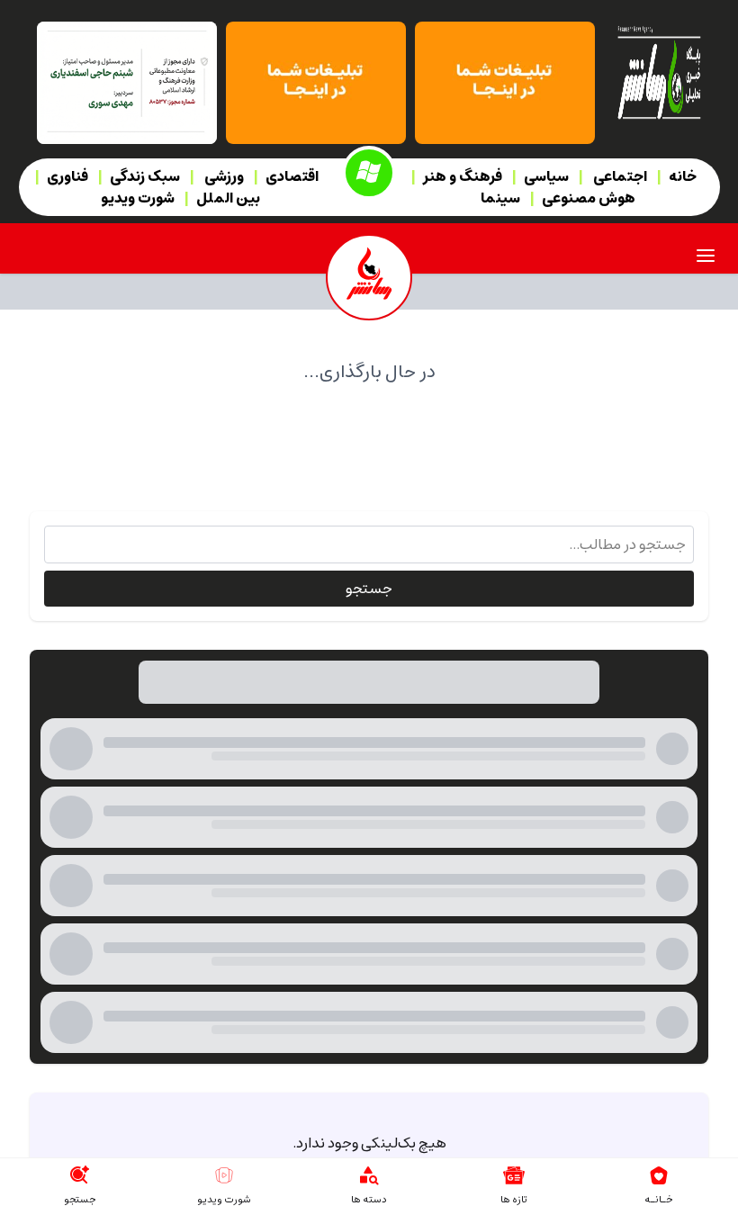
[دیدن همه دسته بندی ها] (369, 1175)
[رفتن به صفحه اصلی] (659, 1175)
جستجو (369, 588)
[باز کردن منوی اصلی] (706, 256)
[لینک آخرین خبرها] (514, 1175)
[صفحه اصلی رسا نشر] (658, 71)
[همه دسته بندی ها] (369, 172)
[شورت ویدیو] (224, 1175)
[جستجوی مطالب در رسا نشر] (79, 1175)
